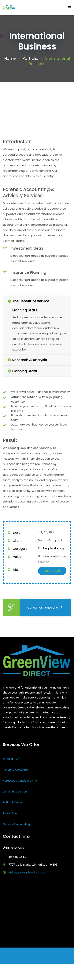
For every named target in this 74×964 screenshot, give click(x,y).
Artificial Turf (11, 759)
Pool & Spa (10, 813)
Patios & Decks (12, 802)
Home (10, 58)
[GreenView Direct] (9, 8)
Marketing (57, 548)
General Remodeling (16, 824)
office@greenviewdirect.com (27, 872)
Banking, (43, 548)
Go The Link (52, 571)
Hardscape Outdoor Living (20, 781)
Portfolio (30, 58)
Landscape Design (15, 791)
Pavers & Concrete (15, 770)
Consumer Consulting (42, 607)
